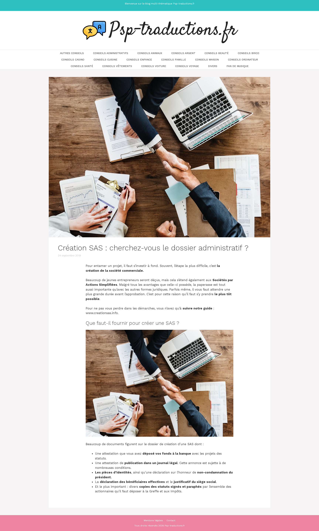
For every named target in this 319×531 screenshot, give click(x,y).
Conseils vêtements (117, 66)
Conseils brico (248, 53)
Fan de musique (237, 66)
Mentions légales (153, 520)
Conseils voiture (153, 66)
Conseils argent (183, 53)
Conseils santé (82, 66)
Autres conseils (72, 53)
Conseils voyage (187, 66)
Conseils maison (207, 59)
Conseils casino (72, 59)
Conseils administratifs (110, 53)
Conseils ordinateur (243, 59)
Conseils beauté (217, 53)
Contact (171, 520)
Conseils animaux (149, 53)
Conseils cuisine (105, 59)
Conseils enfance (139, 59)
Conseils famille (173, 59)
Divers (212, 66)
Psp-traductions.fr (173, 30)
